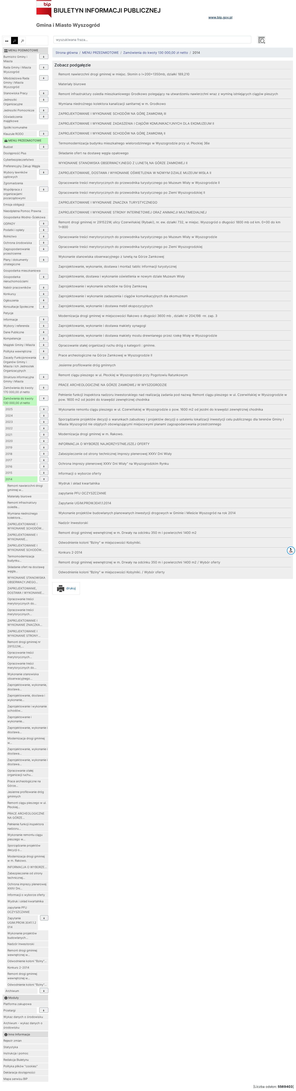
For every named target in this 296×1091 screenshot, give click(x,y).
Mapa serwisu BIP (15, 1079)
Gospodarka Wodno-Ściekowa (24, 217)
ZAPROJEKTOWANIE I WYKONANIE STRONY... (23, 633)
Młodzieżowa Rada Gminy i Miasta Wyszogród (16, 83)
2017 (8, 460)
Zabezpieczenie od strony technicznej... (24, 875)
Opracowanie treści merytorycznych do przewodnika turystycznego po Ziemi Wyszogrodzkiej (130, 247)
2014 (8, 479)
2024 (9, 415)
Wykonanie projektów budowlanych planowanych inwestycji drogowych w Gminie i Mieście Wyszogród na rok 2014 (147, 513)
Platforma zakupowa (17, 1004)
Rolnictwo (10, 236)
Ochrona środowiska (17, 242)
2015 (8, 472)
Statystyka (10, 1047)
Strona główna (67, 53)
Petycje (8, 313)
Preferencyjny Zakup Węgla (21, 166)
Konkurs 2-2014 (18, 967)
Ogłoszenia (11, 300)
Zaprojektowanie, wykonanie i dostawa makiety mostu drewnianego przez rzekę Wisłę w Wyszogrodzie (137, 335)
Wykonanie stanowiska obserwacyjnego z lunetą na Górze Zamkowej (111, 257)
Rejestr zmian (12, 1040)
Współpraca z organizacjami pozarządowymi (14, 194)
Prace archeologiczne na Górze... (24, 783)
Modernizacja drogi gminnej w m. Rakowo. (26, 858)
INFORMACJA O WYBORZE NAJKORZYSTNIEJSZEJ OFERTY (104, 444)
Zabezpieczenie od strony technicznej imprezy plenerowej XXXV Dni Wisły (115, 454)
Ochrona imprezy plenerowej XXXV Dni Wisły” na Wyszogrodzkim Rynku (113, 464)
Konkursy (9, 294)
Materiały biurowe (19, 496)
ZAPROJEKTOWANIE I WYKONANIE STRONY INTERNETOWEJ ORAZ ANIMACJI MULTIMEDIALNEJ (132, 212)
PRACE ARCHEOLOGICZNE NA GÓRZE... (26, 816)
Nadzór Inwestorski (20, 944)
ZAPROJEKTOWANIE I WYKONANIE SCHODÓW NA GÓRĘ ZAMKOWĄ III (112, 114)
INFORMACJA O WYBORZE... (27, 867)
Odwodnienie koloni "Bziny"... (27, 961)
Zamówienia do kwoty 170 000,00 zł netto (18, 390)
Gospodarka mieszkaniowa (21, 270)
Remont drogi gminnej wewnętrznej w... (22, 952)
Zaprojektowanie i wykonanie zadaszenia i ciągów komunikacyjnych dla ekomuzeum (123, 296)
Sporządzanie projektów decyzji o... (23, 848)
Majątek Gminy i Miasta (19, 345)
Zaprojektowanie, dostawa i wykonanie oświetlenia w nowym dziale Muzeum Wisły (121, 276)
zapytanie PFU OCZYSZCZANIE (18, 910)
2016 (8, 466)
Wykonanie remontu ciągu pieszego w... (24, 837)
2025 (9, 409)
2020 (9, 441)
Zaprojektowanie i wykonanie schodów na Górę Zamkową (102, 286)
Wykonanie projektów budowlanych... (22, 935)
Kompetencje (12, 338)
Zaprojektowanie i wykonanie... (19, 719)
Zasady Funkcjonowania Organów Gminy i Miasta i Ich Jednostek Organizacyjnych (19, 364)
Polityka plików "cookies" (20, 1066)
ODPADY (9, 223)
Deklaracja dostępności (19, 1072)
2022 (9, 428)
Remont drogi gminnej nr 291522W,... (23, 644)
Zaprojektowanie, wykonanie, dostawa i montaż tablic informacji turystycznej (117, 266)
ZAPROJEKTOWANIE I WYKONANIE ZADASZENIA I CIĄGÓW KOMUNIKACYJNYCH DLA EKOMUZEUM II (136, 123)
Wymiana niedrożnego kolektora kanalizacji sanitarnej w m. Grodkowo (112, 104)
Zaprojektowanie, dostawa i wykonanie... (26, 698)
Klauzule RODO (13, 134)
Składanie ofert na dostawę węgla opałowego (93, 153)
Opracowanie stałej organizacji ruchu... (20, 773)
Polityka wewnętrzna (17, 351)
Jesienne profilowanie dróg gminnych (25, 794)
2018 (8, 453)
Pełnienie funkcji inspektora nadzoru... (25, 826)
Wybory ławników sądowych (15, 174)
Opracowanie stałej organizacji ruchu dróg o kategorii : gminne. (106, 345)
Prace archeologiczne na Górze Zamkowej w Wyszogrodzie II (105, 355)
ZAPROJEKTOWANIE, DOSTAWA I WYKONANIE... (25, 590)
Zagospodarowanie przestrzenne (16, 251)
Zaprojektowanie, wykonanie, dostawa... (27, 687)
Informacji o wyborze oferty (26, 894)
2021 (8, 434)
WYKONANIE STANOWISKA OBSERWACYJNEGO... (26, 580)
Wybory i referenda (16, 325)
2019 (8, 447)
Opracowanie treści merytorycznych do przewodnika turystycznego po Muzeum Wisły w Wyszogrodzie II (139, 183)
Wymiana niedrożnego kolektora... (22, 516)
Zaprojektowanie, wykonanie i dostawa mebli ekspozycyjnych (105, 306)
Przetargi (9, 1010)
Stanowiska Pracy (15, 93)
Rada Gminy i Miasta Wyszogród (17, 69)
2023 (9, 421)
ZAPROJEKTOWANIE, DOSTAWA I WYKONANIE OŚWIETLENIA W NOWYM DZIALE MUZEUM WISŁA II (134, 173)
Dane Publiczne (13, 332)
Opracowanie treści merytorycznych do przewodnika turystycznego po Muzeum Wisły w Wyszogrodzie (137, 237)
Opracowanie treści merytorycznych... (20, 612)
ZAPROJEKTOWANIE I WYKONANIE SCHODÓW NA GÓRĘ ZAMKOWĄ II (111, 133)
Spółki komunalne (15, 127)
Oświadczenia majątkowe (12, 119)
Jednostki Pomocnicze (18, 110)
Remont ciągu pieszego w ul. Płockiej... (26, 805)
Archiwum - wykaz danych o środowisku (22, 1025)
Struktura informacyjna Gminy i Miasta (18, 379)
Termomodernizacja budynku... (20, 558)
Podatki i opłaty (13, 230)
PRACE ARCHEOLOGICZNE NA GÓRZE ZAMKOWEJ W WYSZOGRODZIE (112, 385)
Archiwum (12, 991)
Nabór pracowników (17, 287)
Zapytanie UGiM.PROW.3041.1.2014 (21, 922)
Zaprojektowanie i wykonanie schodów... (27, 708)
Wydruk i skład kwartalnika (25, 901)
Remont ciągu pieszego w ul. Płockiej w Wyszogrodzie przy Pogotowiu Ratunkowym (123, 375)
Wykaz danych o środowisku (23, 1017)
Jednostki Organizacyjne (13, 102)
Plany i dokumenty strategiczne (15, 262)
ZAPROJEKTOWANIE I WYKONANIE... (22, 537)
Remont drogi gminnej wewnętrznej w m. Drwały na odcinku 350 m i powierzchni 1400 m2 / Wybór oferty (139, 562)
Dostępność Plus (14, 153)
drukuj (70, 588)
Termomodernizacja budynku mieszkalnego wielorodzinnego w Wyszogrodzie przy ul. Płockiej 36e (134, 143)
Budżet (8, 147)
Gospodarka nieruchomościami (15, 279)
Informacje (10, 319)
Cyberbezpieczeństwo (18, 159)
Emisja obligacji (13, 204)
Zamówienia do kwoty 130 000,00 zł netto (18, 401)
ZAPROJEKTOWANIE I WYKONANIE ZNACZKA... (24, 623)
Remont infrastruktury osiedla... (22, 505)
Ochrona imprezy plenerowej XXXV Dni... (26, 886)
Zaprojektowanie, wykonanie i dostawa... (27, 730)
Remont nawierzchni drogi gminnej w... (25, 488)
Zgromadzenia (13, 183)
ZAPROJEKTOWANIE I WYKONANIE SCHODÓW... (25, 526)
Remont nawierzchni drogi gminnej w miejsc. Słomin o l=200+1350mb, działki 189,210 (123, 74)
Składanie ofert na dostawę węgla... (25, 569)
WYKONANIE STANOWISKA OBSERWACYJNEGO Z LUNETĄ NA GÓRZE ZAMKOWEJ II (122, 163)
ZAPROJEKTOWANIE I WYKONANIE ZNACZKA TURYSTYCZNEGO (107, 202)
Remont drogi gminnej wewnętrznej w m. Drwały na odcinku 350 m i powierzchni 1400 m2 (127, 533)
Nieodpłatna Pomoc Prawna (22, 211)
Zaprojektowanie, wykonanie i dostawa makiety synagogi (102, 326)
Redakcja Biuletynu (16, 1059)
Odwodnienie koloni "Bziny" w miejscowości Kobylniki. (99, 542)
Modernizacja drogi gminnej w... (26, 740)
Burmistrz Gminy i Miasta (15, 59)
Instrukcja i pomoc (15, 1053)
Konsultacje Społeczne (18, 306)
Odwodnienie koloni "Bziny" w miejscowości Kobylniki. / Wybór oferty (111, 572)
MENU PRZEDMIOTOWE (100, 53)
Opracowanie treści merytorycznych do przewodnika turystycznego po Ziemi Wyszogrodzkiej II (131, 192)
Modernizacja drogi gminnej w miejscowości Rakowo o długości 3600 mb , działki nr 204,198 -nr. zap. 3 (137, 316)
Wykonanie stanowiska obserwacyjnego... (23, 676)
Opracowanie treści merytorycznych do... (21, 601)
